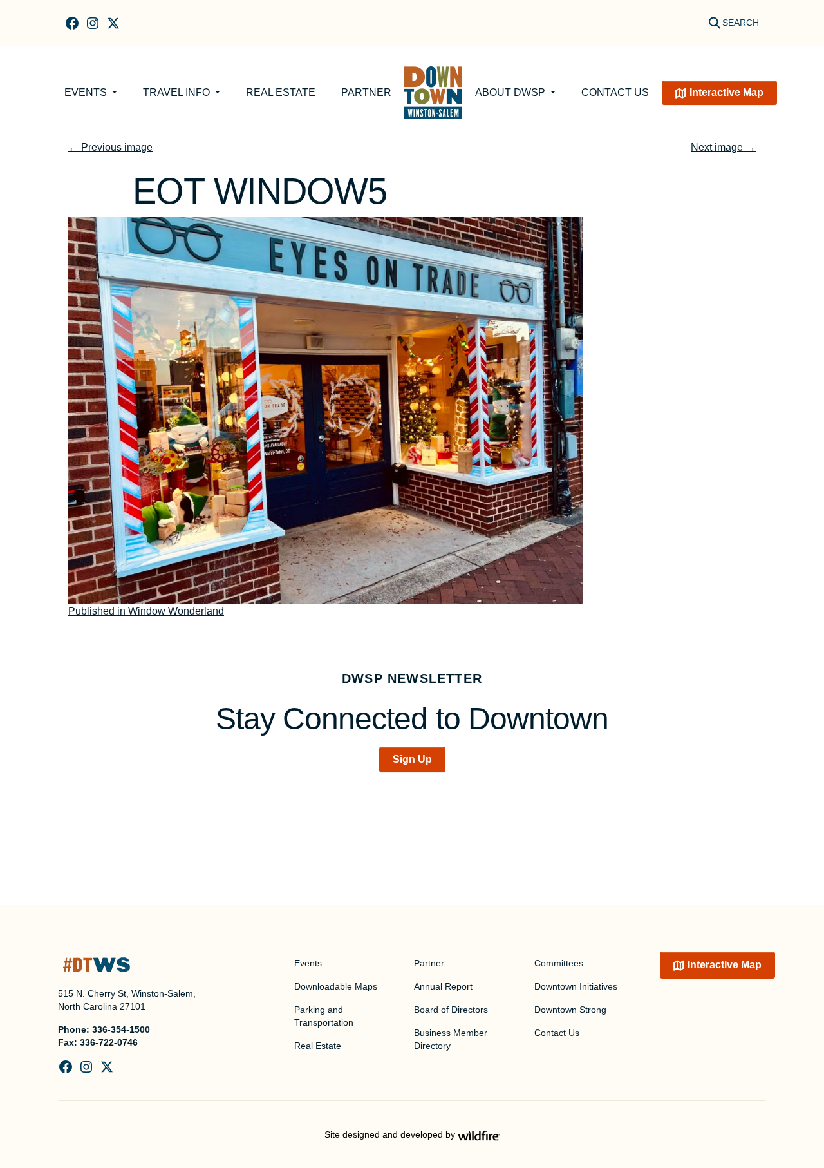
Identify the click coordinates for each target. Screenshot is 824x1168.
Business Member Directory (450, 1039)
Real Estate (280, 92)
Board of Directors (451, 1009)
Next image (723, 147)
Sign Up (412, 759)
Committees (558, 963)
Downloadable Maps (335, 986)
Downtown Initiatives (575, 986)
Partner (366, 92)
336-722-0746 (109, 1042)
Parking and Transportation (323, 1016)
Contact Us (615, 92)
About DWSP (511, 92)
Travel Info (177, 92)
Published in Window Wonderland (146, 611)
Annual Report (443, 986)
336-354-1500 (121, 1029)
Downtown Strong (570, 1009)
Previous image (110, 147)
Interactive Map (726, 92)
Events (86, 92)
